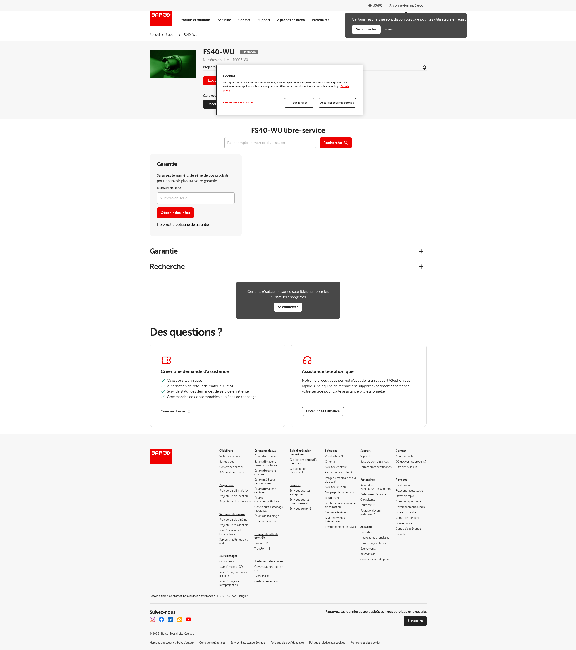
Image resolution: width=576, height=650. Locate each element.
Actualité (224, 20)
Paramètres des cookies (238, 102)
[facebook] (161, 619)
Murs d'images (228, 556)
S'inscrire (415, 621)
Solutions (331, 450)
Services (295, 485)
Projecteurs (226, 485)
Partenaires (320, 20)
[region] (289, 90)
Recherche (332, 143)
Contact (244, 20)
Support (264, 20)
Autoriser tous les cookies (337, 102)
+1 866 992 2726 (233, 596)
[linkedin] (170, 619)
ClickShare (226, 450)
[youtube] (188, 619)
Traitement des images (268, 561)
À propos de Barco (291, 20)
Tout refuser (299, 102)
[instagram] (152, 619)
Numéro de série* (170, 188)
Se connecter (288, 307)
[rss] (179, 619)
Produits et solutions (194, 20)
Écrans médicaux (265, 450)
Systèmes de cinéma (232, 514)
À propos (401, 479)
